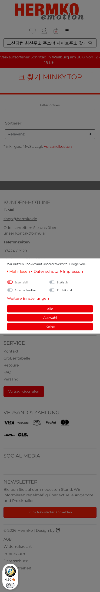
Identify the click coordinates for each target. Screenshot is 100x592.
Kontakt (11, 351)
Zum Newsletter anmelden (50, 512)
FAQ (7, 372)
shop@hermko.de (20, 219)
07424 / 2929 (15, 251)
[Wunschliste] (32, 31)
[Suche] (90, 42)
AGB (7, 539)
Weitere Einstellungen (28, 298)
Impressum (14, 554)
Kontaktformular (30, 233)
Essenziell (21, 282)
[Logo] (50, 11)
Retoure (11, 365)
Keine (50, 326)
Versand (11, 379)
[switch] (10, 585)
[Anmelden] (44, 31)
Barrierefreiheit (17, 568)
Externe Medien (25, 290)
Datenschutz (15, 561)
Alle (50, 308)
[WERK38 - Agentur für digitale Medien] (58, 530)
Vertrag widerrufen (23, 391)
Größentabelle (16, 358)
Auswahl (50, 318)
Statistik (62, 282)
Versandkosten (58, 146)
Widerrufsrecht (17, 546)
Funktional (64, 290)
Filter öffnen (50, 105)
